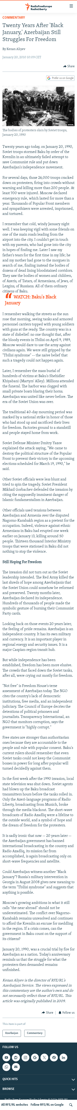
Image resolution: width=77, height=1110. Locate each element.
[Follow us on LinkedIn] (63, 1057)
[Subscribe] (16, 1067)
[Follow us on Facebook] (54, 1057)
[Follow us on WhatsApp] (6, 1067)
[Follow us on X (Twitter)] (44, 1057)
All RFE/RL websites (14, 1105)
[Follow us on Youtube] (6, 1057)
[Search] (71, 1105)
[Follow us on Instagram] (25, 1057)
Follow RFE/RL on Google (47, 1105)
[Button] (69, 66)
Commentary (13, 18)
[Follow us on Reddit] (16, 1057)
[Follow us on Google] (35, 1057)
